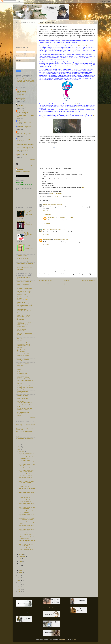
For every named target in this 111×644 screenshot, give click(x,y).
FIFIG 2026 (20, 393)
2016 (19, 447)
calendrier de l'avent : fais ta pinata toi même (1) (26, 500)
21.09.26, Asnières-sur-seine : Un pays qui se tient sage (24, 403)
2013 (19, 577)
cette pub (78, 106)
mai (20, 565)
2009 (19, 587)
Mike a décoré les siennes (85, 46)
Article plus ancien (88, 280)
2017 (19, 444)
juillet (20, 561)
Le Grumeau (21, 98)
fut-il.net (19, 338)
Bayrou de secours (22, 156)
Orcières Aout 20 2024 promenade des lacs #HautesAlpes (23, 318)
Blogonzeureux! (22, 309)
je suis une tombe (22, 350)
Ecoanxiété (20, 415)
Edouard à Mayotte (22, 100)
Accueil (67, 280)
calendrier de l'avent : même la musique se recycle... (26, 471)
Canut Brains (21, 221)
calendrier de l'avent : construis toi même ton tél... (27, 461)
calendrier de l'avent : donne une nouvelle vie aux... (26, 504)
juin (20, 563)
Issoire (19, 369)
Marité (45, 204)
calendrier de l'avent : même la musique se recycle (26, 474)
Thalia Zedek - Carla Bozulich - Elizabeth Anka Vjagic (28, 213)
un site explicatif (74, 103)
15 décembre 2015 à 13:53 (65, 217)
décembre (22, 451)
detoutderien (51, 217)
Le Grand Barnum (22, 376)
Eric (51, 29)
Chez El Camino (22, 154)
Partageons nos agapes (24, 139)
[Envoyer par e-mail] (63, 196)
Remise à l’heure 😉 (22, 299)
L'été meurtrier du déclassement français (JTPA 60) (25, 93)
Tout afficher (32, 159)
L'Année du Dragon (23, 258)
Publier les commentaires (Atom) (56, 284)
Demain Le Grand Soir (23, 354)
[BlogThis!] (65, 196)
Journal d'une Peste (23, 343)
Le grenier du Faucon (23, 315)
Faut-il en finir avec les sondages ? (23, 356)
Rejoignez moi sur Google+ (25, 165)
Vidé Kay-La (21, 244)
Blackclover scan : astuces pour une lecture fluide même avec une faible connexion (25, 305)
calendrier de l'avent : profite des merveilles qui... (26, 526)
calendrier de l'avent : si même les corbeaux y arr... (27, 478)
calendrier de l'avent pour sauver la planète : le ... (26, 548)
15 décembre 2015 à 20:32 (61, 239)
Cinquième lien (21, 330)
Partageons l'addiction (24, 126)
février (21, 572)
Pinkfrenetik (21, 406)
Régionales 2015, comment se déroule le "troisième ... (26, 519)
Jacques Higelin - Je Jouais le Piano (28, 223)
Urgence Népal (21, 351)
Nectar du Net (21, 302)
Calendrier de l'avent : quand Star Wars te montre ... (26, 482)
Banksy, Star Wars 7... (25, 468)
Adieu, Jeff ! (20, 140)
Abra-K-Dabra (20, 361)
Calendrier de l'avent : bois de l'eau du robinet (27, 541)
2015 (19, 449)
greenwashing (71, 65)
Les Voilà (19, 336)
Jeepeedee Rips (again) (24, 233)
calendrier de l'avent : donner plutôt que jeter (27, 544)
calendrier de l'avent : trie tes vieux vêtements (26, 515)
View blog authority (28, 612)
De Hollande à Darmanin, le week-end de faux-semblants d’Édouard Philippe (24, 293)
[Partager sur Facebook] (68, 196)
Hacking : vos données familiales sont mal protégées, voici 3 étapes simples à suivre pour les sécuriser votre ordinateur (25, 380)
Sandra (83, 187)
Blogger (74, 639)
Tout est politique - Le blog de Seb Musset (25, 90)
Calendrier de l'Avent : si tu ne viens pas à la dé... (27, 485)
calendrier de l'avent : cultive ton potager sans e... (26, 457)
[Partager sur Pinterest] (70, 196)
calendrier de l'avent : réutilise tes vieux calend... (27, 508)
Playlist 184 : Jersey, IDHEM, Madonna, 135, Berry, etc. (24, 409)
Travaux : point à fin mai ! (23, 127)
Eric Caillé (46, 229)
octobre (21, 554)
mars (20, 570)
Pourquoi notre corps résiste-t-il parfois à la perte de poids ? (25, 388)
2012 (19, 580)
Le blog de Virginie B (23, 386)
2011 (19, 582)
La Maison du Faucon (23, 277)
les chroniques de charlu (24, 210)
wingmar (62, 639)
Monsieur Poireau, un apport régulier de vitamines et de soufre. (24, 112)
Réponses (48, 214)
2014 (19, 575)
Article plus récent (45, 280)
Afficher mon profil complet (23, 171)
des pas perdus (22, 367)
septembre (22, 556)
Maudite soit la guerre (22, 106)
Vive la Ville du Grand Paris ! (24, 122)
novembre (22, 552)
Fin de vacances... (22, 279)
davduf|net (20, 401)
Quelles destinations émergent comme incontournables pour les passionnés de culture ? (25, 149)
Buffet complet (21, 329)
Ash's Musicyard (22, 255)
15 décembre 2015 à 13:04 (54, 204)
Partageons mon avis (23, 120)
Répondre (46, 211)
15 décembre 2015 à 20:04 (57, 229)
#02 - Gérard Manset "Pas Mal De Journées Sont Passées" (28, 248)
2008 (19, 589)
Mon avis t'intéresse (23, 132)
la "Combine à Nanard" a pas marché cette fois (27, 537)
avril (20, 568)
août (20, 559)
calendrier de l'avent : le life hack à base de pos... (26, 533)
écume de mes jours (23, 359)
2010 (19, 584)
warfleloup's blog (22, 261)
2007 (19, 591)
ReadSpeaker (53, 607)
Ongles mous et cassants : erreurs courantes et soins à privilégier (24, 346)
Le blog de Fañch (22, 391)
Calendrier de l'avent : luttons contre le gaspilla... (27, 511)
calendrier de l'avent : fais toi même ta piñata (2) (26, 496)
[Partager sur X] (67, 196)
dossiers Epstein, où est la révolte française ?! (24, 134)
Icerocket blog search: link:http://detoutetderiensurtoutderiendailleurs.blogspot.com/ (25, 81)
